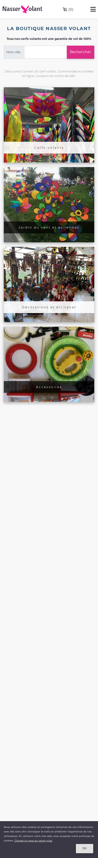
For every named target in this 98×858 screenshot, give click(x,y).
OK (84, 848)
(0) (70, 9)
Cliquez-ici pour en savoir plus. (33, 840)
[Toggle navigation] (93, 9)
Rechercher (80, 52)
